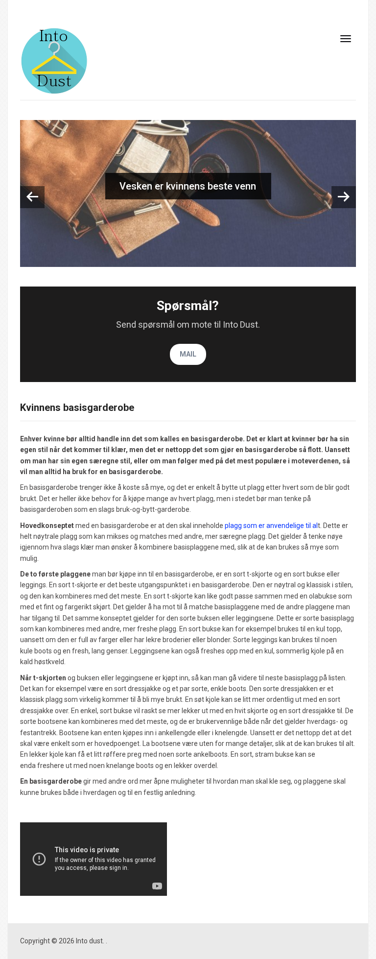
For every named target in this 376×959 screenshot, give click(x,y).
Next (343, 197)
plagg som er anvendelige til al (270, 525)
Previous (32, 197)
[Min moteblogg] (54, 60)
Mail (188, 354)
